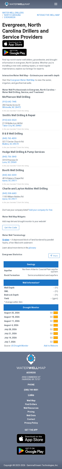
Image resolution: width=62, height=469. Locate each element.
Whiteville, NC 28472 (11, 107)
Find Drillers (31, 404)
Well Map (31, 400)
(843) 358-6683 (9, 193)
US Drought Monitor (19, 346)
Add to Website (51, 346)
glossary (32, 248)
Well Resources (31, 408)
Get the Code (10, 227)
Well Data (31, 415)
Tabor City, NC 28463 (11, 125)
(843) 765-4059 (9, 138)
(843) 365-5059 (9, 175)
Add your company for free (40, 210)
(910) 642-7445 (9, 102)
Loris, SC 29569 (9, 162)
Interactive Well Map (48, 15)
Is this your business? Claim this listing (15, 111)
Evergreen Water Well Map (23, 80)
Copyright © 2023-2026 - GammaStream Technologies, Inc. (31, 465)
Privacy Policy (31, 423)
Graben (5, 240)
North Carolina (12, 15)
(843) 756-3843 (9, 157)
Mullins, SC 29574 (10, 144)
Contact (31, 419)
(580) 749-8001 (31, 390)
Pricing (31, 412)
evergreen (9, 17)
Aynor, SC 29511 (9, 180)
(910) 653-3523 (9, 120)
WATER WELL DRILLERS (13, 13)
